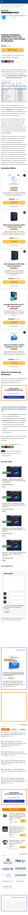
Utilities (7, 5)
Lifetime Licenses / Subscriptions (14, 451)
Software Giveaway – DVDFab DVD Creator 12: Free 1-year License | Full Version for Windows (17, 842)
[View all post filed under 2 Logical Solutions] (8, 875)
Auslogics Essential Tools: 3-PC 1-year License (14, 305)
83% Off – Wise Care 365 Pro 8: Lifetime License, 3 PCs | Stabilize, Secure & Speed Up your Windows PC (13, 674)
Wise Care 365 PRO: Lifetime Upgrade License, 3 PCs (14, 346)
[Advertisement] (14, 707)
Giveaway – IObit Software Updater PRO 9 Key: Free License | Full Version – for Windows (14, 554)
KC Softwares (16, 12)
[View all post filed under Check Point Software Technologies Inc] (8, 861)
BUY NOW (14, 202)
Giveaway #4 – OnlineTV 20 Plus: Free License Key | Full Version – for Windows (12, 770)
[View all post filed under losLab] (8, 868)
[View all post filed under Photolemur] (20, 881)
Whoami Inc (11, 836)
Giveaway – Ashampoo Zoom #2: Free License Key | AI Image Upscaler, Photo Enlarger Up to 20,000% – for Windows (17, 816)
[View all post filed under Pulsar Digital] (20, 875)
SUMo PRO (14, 188)
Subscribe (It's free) (14, 397)
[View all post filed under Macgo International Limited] (20, 861)
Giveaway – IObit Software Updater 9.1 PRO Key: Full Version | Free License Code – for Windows (13, 480)
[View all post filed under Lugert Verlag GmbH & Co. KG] (8, 887)
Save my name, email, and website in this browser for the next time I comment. (14, 607)
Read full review (14, 206)
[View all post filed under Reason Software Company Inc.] (20, 868)
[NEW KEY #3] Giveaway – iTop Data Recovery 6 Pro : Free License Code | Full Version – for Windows (13, 753)
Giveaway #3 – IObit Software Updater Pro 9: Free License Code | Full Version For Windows (13, 505)
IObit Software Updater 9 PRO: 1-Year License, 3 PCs (14, 226)
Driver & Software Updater (16, 5)
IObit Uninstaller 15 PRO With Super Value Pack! (14, 265)
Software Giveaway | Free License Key (11, 453)
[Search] (25, 2)
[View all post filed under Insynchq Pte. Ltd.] (8, 881)
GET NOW (13, 50)
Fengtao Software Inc (13, 848)
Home (2, 5)
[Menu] (1, 2)
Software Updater (6, 455)
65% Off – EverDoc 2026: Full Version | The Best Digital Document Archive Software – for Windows (13, 734)
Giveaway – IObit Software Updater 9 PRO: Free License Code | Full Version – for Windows (14, 529)
